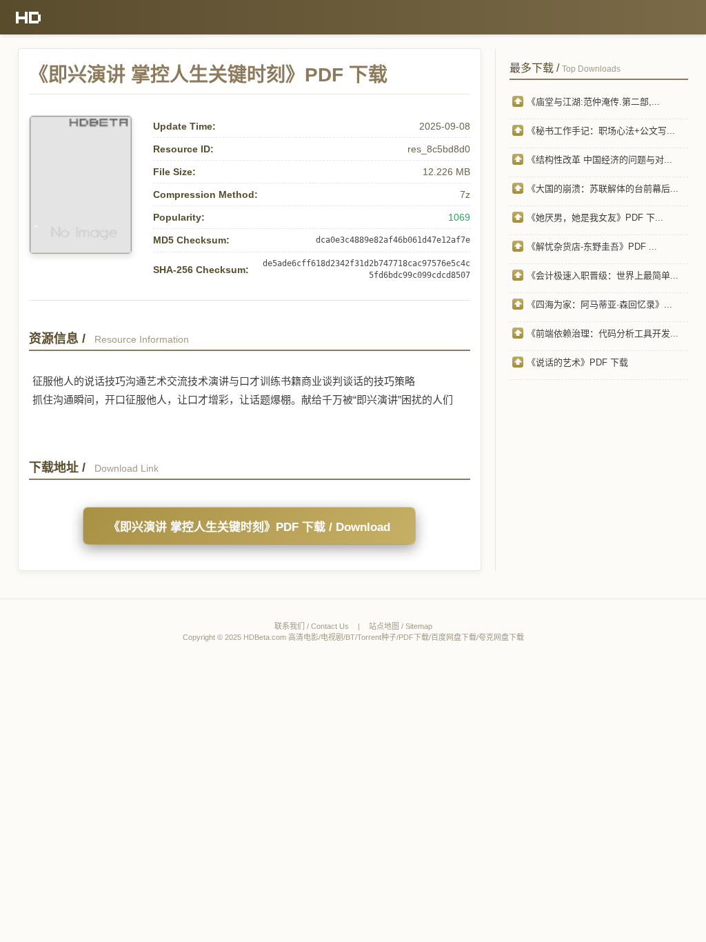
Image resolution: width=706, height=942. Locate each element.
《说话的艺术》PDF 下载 (577, 362)
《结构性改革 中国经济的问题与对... (599, 159)
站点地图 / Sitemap (400, 626)
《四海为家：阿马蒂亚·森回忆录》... (599, 304)
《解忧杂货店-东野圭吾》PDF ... (592, 246)
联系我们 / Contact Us (311, 626)
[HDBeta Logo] (28, 17)
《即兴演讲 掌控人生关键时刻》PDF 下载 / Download (249, 527)
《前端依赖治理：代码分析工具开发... (602, 333)
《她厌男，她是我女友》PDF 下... (595, 217)
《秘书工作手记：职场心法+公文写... (601, 131)
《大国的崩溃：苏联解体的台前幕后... (602, 188)
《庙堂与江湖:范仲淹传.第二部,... (593, 102)
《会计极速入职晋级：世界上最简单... (602, 275)
